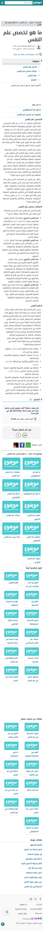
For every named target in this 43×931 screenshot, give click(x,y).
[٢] (10, 174)
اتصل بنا (39, 904)
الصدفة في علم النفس (33, 886)
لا (18, 435)
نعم (24, 435)
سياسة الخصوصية (21, 909)
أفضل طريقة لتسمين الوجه (31, 863)
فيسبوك (22, 445)
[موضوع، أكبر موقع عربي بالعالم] (37, 3)
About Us (38, 913)
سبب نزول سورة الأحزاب (33, 882)
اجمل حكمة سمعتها (34, 872)
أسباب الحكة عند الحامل (33, 849)
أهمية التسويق (36, 845)
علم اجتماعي (20, 195)
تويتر (16, 445)
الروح (11, 129)
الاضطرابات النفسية (18, 221)
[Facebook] (40, 899)
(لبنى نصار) (17, 45)
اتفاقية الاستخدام (36, 909)
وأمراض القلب (14, 371)
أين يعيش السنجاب (34, 854)
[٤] (23, 344)
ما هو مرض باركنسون (34, 859)
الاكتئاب (15, 348)
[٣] (7, 213)
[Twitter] (35, 899)
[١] (16, 145)
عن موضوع (23, 904)
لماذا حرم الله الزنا (35, 868)
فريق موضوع (22, 913)
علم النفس (22, 123)
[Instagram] (31, 899)
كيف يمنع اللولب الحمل (33, 877)
